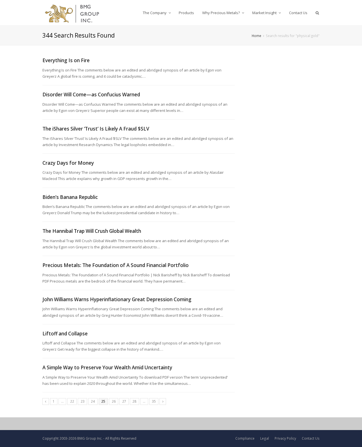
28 (134, 401)
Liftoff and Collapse (65, 333)
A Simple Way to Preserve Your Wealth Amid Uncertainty (107, 367)
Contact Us (311, 438)
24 (93, 401)
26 (114, 401)
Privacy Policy (285, 438)
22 (72, 401)
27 (124, 401)
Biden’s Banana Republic (70, 197)
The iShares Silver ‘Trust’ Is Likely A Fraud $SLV (95, 128)
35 (154, 401)
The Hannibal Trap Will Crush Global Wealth (91, 231)
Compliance (245, 438)
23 (83, 401)
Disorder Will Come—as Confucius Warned (91, 94)
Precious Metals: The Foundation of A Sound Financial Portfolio (115, 265)
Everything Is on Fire (66, 60)
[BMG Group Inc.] (72, 12)
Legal (264, 438)
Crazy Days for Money (68, 163)
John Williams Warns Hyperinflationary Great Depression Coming (116, 299)
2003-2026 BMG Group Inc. (80, 438)
